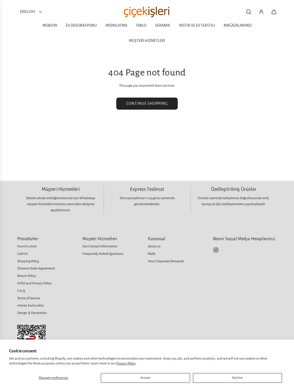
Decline (237, 378)
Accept (145, 378)
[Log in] (261, 11)
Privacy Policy (126, 363)
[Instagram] (216, 250)
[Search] (248, 11)
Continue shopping (147, 104)
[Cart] (274, 11)
